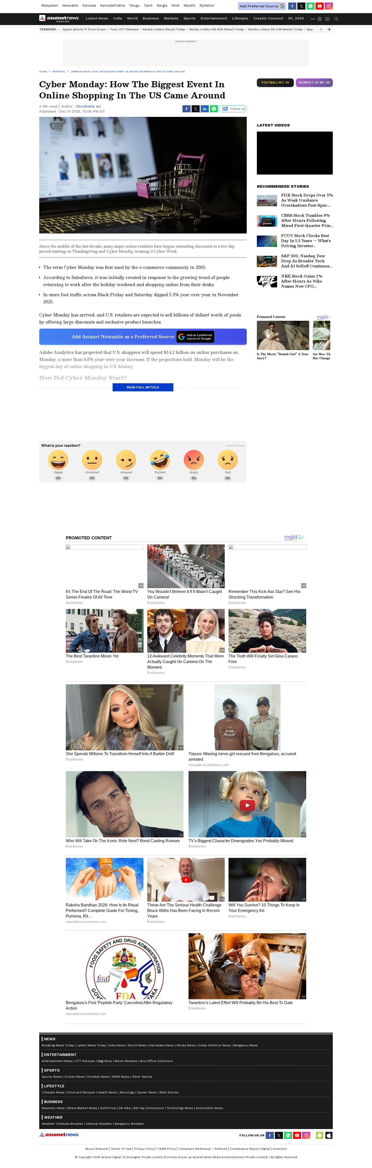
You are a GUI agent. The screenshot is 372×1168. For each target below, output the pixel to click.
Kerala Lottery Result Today (164, 29)
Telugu (134, 5)
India (117, 18)
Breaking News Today (58, 1045)
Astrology (127, 1092)
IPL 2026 (296, 18)
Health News (107, 1092)
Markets (171, 18)
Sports (189, 18)
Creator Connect (268, 18)
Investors (280, 1149)
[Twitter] (301, 6)
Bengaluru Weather (129, 1123)
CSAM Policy (166, 1149)
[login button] (321, 19)
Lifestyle (240, 18)
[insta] (329, 6)
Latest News (97, 18)
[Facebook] (292, 6)
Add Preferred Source (259, 6)
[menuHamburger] (327, 19)
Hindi (175, 5)
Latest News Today (91, 1045)
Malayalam (49, 5)
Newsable (70, 5)
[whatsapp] (310, 6)
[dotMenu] (313, 19)
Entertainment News (57, 1061)
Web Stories (169, 1092)
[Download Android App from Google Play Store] (320, 1135)
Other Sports (142, 1076)
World (132, 18)
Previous (321, 29)
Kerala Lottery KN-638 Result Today (216, 29)
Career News (147, 1092)
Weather (48, 1123)
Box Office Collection (156, 1061)
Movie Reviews (126, 1061)
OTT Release (85, 1061)
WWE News (120, 1076)
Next (329, 29)
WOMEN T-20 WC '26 (314, 82)
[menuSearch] (336, 19)
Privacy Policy (144, 1149)
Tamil (148, 5)
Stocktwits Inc (88, 106)
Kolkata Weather (70, 1123)
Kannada (89, 5)
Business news (53, 1108)
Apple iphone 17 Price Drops (84, 29)
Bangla (162, 5)
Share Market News (82, 1108)
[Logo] (60, 19)
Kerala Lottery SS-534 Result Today (275, 29)
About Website (96, 1149)
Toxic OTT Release (124, 29)
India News (117, 1045)
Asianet (58, 1135)
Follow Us (237, 109)
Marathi (189, 5)
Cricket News (74, 1076)
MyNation (207, 5)
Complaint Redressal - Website (203, 1149)
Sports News (51, 1076)
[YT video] (320, 6)
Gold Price (108, 1108)
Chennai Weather (99, 1123)
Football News (98, 1076)
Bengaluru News (246, 1045)
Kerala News (186, 1045)
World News (137, 1045)
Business (151, 18)
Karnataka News (161, 1045)
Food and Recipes (81, 1092)
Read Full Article (143, 387)
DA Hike (125, 1108)
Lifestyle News (53, 1092)
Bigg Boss (105, 1061)
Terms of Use (121, 1149)
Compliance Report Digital (250, 1149)
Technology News (180, 1108)
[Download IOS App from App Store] (329, 1135)
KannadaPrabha (112, 5)
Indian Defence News (214, 1045)
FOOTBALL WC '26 (275, 82)
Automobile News (209, 1108)
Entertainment (214, 18)
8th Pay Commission (148, 1108)
